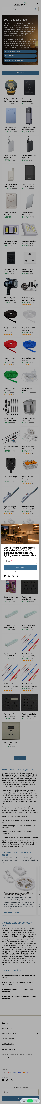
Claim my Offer (20, 567)
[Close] (36, 526)
